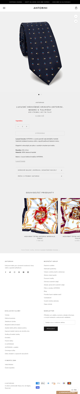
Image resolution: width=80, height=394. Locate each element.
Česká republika (9, 368)
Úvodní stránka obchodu (51, 301)
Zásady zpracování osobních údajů (54, 285)
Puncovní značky (49, 278)
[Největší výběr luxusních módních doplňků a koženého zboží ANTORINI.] (40, 8)
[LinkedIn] (28, 272)
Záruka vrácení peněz (50, 275)
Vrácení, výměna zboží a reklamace (54, 272)
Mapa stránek (48, 304)
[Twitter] (10, 272)
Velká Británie (9, 364)
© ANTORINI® (9, 383)
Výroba (7, 315)
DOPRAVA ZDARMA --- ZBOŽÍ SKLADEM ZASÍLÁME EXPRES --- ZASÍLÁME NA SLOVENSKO (40, 2)
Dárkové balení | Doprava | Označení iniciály (37, 170)
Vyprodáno (40, 133)
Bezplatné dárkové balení (12, 325)
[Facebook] (5, 272)
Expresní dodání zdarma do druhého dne (17, 331)
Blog (45, 291)
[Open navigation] (4, 8)
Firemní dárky (9, 341)
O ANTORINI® (9, 344)
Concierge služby (10, 350)
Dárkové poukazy (10, 318)
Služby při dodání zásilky (12, 334)
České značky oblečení (32, 250)
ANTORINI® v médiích (11, 347)
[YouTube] (23, 272)
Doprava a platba (49, 265)
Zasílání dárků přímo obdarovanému (16, 328)
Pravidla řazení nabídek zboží (52, 294)
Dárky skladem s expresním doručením (16, 354)
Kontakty (7, 338)
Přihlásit (51, 328)
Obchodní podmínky (50, 269)
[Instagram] (14, 272)
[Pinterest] (19, 272)
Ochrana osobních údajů (51, 282)
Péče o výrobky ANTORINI (28, 176)
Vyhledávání (47, 298)
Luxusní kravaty (20, 161)
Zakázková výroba (10, 321)
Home (23, 250)
